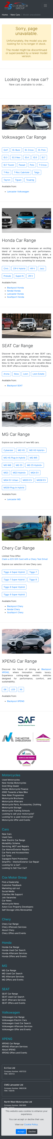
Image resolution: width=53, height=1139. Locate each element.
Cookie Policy (31, 1124)
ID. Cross (29, 150)
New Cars (15, 14)
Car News (6, 900)
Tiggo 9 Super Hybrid (14, 594)
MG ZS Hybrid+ (34, 465)
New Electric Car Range (13, 840)
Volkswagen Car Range (13, 1017)
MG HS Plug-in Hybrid (14, 457)
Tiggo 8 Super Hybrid (14, 587)
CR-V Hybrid (19, 268)
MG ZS (19, 465)
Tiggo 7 (33, 572)
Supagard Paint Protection (15, 858)
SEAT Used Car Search (13, 996)
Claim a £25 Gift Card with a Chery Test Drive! (25, 559)
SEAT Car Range (10, 993)
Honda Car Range (10, 947)
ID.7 (43, 157)
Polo (32, 165)
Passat (22, 165)
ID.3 (5, 157)
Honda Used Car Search (13, 950)
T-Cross (43, 165)
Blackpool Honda (15, 287)
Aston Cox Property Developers (17, 906)
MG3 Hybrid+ (19, 472)
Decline (32, 1131)
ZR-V (30, 276)
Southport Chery (15, 612)
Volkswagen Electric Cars (14, 1020)
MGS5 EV (27, 480)
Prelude (7, 276)
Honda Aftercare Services (14, 953)
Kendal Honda (14, 290)
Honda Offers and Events (14, 956)
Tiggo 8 (33, 579)
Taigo (36, 172)
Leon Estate (38, 374)
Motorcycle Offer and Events (16, 820)
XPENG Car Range (11, 1043)
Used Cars (7, 837)
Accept (20, 1131)
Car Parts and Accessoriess (15, 852)
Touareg (30, 180)
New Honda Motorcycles (14, 783)
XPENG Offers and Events (14, 1052)
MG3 (6, 472)
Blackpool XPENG (15, 701)
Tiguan (18, 180)
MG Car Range (9, 970)
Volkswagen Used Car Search (16, 1023)
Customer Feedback (11, 885)
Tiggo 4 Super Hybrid (14, 572)
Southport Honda (15, 297)
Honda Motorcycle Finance (15, 789)
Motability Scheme (11, 843)
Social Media (8, 891)
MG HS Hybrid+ (37, 450)
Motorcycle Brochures (12, 798)
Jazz (42, 268)
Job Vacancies (9, 897)
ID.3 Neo (16, 157)
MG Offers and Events (12, 979)
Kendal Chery (13, 609)
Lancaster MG (14, 499)
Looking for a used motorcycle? (17, 817)
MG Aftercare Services (13, 976)
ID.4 (27, 157)
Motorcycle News (10, 903)
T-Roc (6, 172)
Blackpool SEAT (15, 385)
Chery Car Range (10, 924)
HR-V (32, 268)
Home (5, 14)
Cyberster (8, 450)
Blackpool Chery (15, 606)
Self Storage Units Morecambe (17, 910)
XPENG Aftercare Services (15, 1046)
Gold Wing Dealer (10, 786)
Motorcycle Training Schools (16, 810)
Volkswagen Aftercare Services (17, 1026)
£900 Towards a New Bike (15, 792)
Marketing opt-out (11, 888)
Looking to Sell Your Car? (14, 868)
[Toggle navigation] (45, 5)
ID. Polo (42, 150)
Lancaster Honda (15, 294)
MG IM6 (7, 465)
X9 (21, 689)
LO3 (13, 689)
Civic (6, 268)
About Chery (8, 930)
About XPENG (8, 1049)
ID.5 (35, 157)
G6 (5, 689)
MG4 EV (35, 472)
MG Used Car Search (12, 973)
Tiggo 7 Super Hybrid (14, 579)
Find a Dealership (10, 882)
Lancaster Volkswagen (18, 191)
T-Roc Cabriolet (21, 172)
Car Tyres (6, 855)
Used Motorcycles (11, 779)
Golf (6, 150)
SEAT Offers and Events (13, 1003)
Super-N (20, 276)
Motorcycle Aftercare (12, 801)
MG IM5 (33, 457)
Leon (25, 374)
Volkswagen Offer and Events (16, 1029)
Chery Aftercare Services (14, 927)
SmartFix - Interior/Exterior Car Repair (20, 861)
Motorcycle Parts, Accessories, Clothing (21, 804)
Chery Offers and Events (14, 933)
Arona (6, 374)
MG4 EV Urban (11, 480)
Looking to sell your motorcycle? (18, 813)
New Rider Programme (13, 795)
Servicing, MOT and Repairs (15, 846)
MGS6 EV (41, 480)
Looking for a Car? (11, 865)
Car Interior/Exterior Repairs (15, 849)
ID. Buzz (16, 150)
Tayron (7, 180)
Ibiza (16, 374)
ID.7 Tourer (9, 165)
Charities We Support (12, 894)
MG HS (21, 450)
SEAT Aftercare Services (14, 1000)
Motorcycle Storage (11, 807)
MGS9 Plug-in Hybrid (14, 487)
